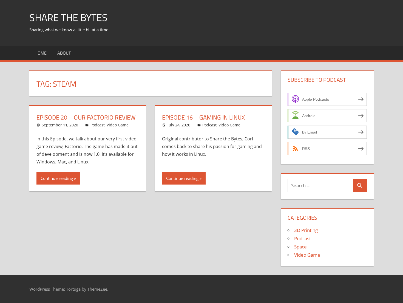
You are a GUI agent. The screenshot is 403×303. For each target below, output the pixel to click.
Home (41, 53)
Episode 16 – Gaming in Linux (203, 117)
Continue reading (57, 178)
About (64, 53)
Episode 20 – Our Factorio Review (85, 117)
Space (300, 246)
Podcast (97, 125)
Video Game (118, 125)
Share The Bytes (68, 17)
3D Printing (306, 230)
